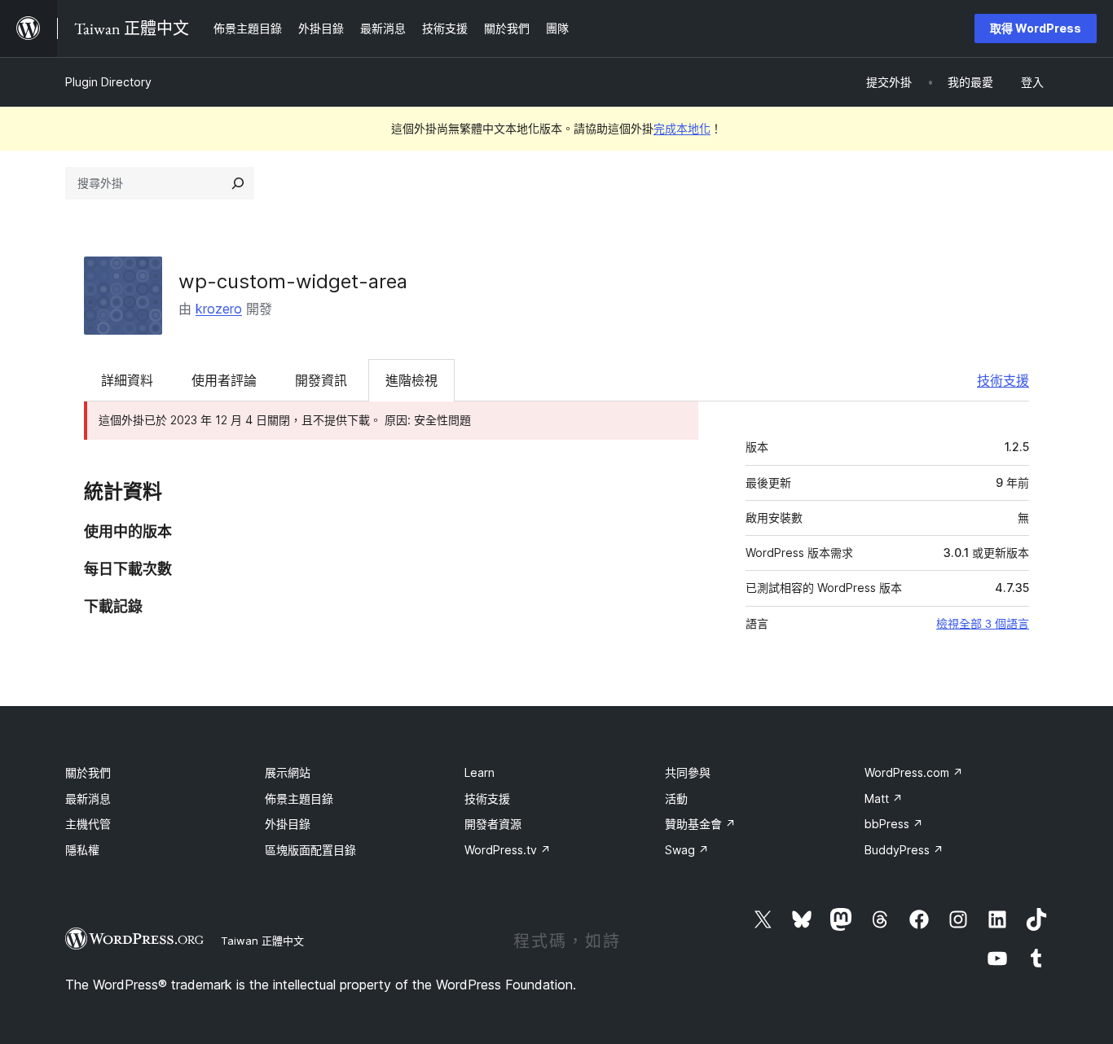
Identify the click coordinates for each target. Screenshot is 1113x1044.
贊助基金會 (700, 824)
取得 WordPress (1035, 28)
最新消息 (88, 798)
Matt (883, 798)
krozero (219, 308)
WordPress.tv (507, 850)
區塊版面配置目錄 (310, 850)
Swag (687, 850)
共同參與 (687, 772)
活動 (676, 798)
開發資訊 (321, 380)
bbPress (893, 824)
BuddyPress (904, 850)
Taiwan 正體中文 (262, 940)
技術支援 (1003, 380)
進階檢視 (411, 380)
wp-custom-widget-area (292, 281)
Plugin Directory (108, 82)
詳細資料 (127, 380)
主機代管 (88, 824)
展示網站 (287, 772)
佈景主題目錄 (299, 798)
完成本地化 (681, 128)
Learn (479, 772)
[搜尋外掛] (238, 183)
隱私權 (82, 850)
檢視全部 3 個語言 (982, 623)
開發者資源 (492, 824)
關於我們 (88, 772)
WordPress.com (913, 772)
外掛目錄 (287, 824)
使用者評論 (224, 380)
